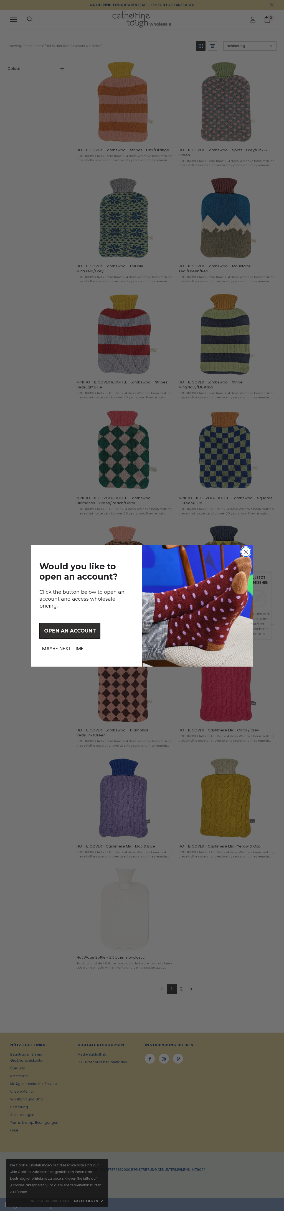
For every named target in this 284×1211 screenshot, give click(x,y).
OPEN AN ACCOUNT (70, 631)
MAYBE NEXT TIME (62, 648)
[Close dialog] (246, 552)
